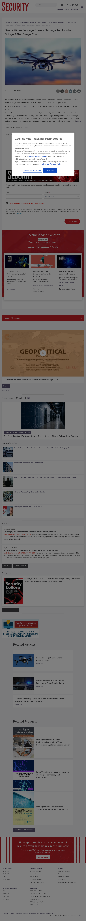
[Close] (71, 135)
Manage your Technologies (32, 170)
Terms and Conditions (38, 156)
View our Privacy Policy (52, 164)
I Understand (50, 170)
